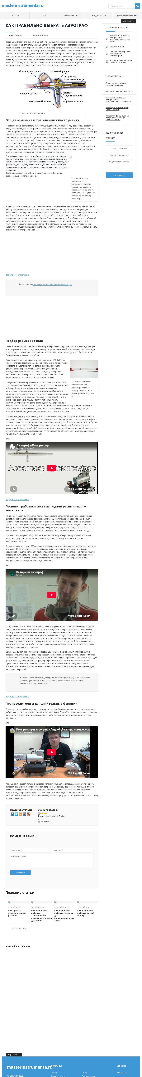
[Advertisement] (52, 250)
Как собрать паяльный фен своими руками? (117, 109)
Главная (15, 928)
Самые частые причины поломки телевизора (116, 84)
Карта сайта (14, 1054)
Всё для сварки (99, 15)
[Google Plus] (28, 814)
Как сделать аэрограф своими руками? (17, 913)
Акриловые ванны (117, 47)
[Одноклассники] (20, 814)
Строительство (71, 15)
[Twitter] (16, 814)
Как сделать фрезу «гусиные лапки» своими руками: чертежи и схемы (117, 118)
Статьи (15, 15)
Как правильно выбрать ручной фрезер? (85, 913)
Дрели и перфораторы (126, 15)
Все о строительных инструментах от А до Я (52, 284)
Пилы (43, 15)
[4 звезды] (44, 813)
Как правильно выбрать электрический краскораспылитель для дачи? (41, 915)
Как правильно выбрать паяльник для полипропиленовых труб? (64, 915)
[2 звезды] (41, 813)
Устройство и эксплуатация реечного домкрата (121, 61)
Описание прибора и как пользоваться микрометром (120, 54)
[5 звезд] (46, 813)
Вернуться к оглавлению (17, 275)
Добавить (20, 872)
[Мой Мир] (24, 814)
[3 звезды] (42, 813)
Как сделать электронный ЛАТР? (119, 91)
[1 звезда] (39, 813)
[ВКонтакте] (12, 814)
